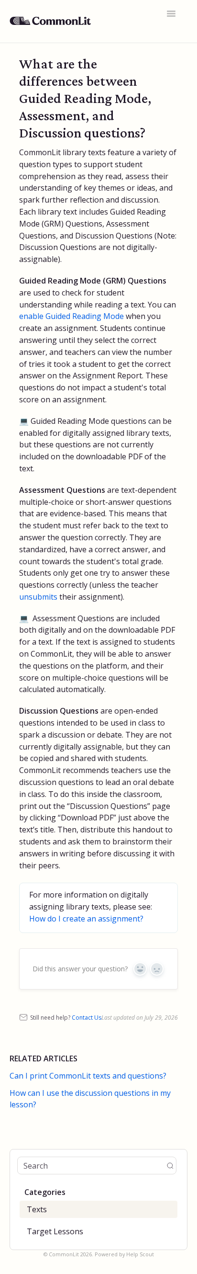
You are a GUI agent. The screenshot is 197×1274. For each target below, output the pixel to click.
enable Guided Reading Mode (71, 316)
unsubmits (38, 597)
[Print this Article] (171, 64)
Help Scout (140, 1254)
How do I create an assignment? (86, 918)
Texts (37, 1209)
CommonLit (64, 1254)
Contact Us (86, 1017)
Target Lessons (55, 1231)
